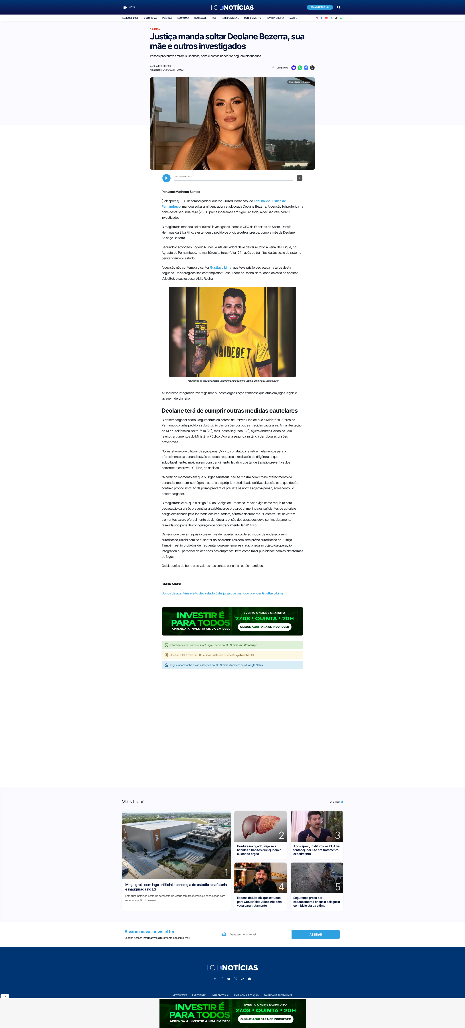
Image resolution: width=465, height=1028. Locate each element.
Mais (292, 18)
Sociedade (200, 18)
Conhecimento (252, 18)
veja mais (335, 802)
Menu (132, 7)
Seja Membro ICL (320, 7)
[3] (317, 826)
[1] (176, 844)
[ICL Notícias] (232, 7)
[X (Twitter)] (331, 18)
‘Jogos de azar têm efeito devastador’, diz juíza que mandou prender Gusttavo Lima (223, 593)
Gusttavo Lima (220, 267)
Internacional (230, 18)
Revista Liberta (275, 18)
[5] (317, 877)
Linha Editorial (220, 995)
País (214, 18)
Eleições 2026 (130, 18)
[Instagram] (317, 18)
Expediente (199, 995)
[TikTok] (336, 18)
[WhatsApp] (300, 67)
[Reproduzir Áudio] (166, 178)
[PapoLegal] (293, 67)
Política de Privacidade (278, 995)
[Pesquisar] (338, 7)
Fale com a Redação (246, 995)
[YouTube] (326, 18)
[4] (260, 877)
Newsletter (180, 995)
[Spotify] (341, 18)
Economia (183, 18)
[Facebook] (321, 18)
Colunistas (150, 18)
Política (167, 18)
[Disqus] (232, 724)
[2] (260, 826)
